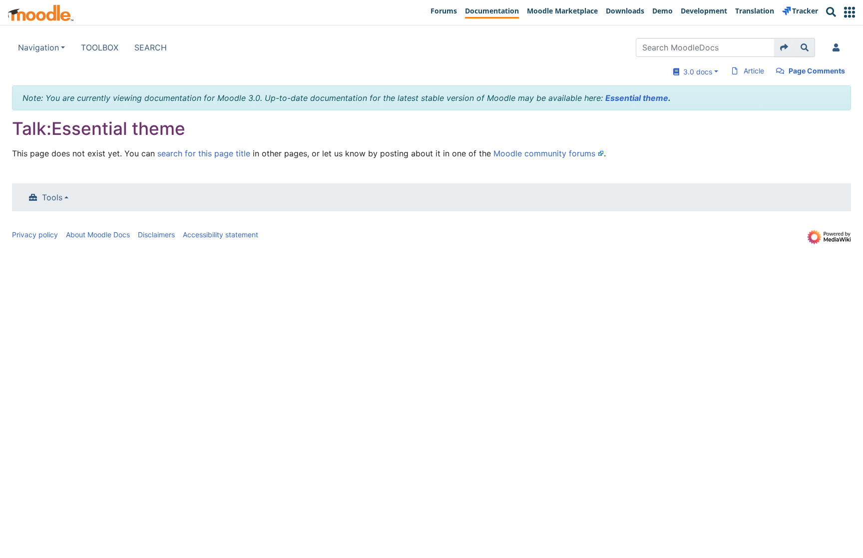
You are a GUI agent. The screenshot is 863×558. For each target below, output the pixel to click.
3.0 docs (695, 71)
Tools (52, 197)
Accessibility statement (220, 234)
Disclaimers (156, 234)
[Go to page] (784, 47)
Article (754, 70)
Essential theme (636, 98)
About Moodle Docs (98, 234)
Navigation (38, 47)
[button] (849, 12)
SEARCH (150, 47)
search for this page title (203, 153)
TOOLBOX (99, 47)
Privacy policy (35, 234)
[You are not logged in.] (838, 47)
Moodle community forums (544, 153)
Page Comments (817, 70)
